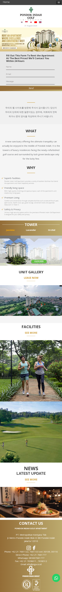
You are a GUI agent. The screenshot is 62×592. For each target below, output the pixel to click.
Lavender (31, 229)
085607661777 (36, 557)
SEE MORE (31, 332)
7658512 (42, 561)
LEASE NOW (31, 277)
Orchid (51, 229)
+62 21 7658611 (28, 561)
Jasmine (10, 229)
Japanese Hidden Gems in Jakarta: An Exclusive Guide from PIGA (31, 493)
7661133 (34, 551)
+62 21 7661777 (38, 554)
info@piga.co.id (34, 564)
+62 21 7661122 (20, 551)
